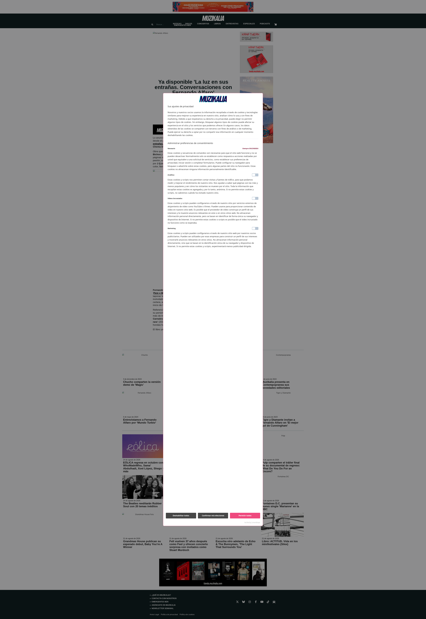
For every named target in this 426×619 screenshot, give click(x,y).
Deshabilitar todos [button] (181, 515)
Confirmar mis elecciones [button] (213, 515)
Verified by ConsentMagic (252, 522)
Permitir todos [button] (245, 515)
